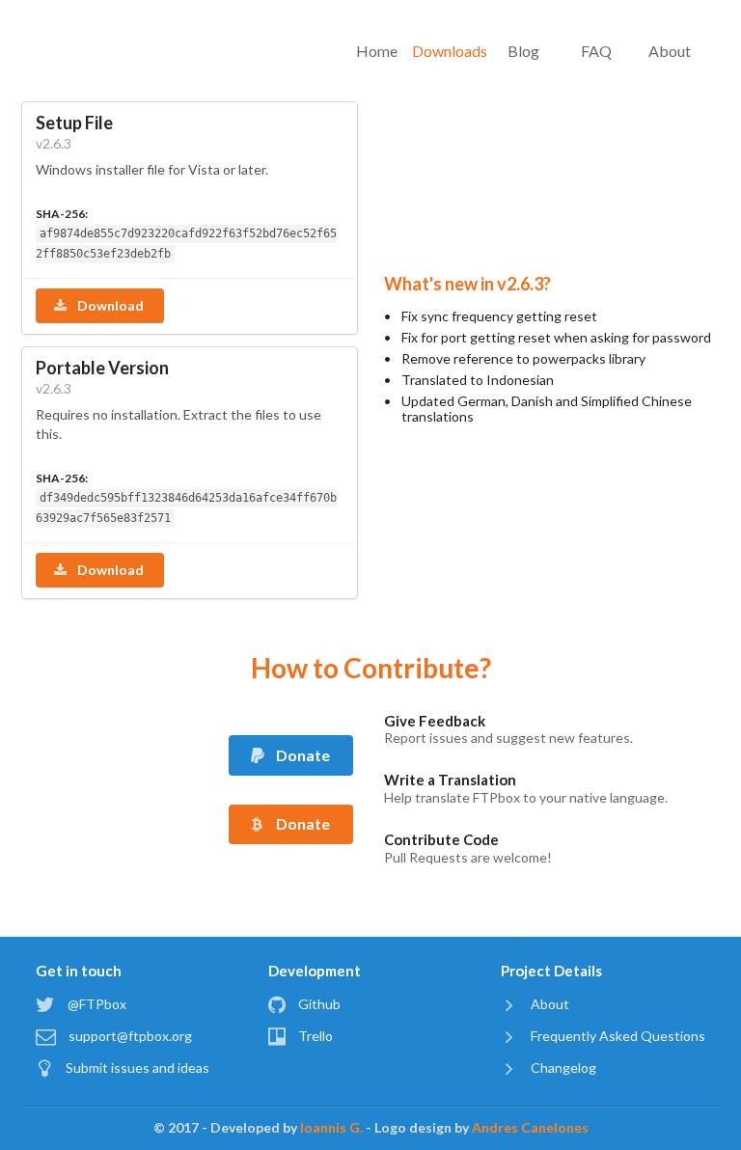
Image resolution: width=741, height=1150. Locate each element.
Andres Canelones (530, 1127)
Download (109, 305)
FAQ (596, 50)
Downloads (450, 50)
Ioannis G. (331, 1127)
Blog (523, 50)
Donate (301, 755)
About (669, 50)
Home (377, 50)
